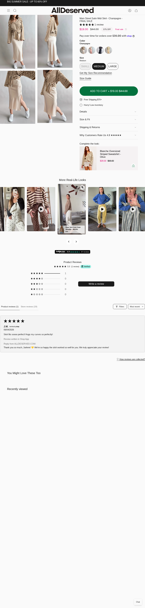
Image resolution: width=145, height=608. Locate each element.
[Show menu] (8, 10)
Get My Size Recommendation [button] (96, 73)
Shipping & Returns (90, 127)
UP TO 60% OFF (38, 1)
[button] (87, 24)
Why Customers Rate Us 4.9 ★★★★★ (100, 135)
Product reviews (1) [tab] (10, 306)
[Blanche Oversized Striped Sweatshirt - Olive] (88, 158)
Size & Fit (85, 119)
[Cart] (136, 10)
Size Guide (85, 78)
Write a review (96, 284)
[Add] (133, 165)
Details (83, 111)
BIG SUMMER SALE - (18, 1)
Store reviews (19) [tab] (29, 306)
